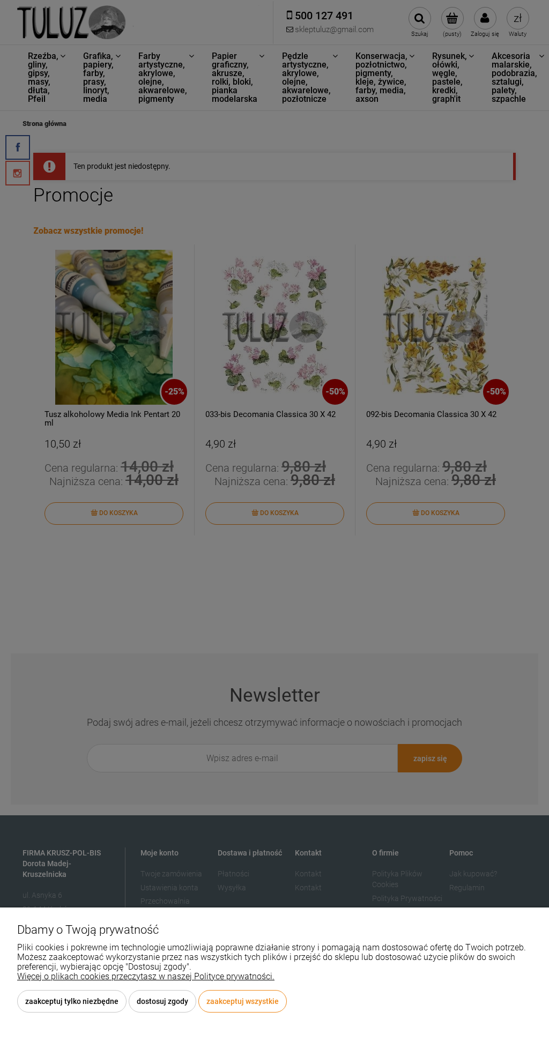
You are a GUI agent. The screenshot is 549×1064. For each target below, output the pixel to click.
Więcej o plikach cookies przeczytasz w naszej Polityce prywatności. (145, 976)
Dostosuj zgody (162, 1001)
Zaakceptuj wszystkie (242, 1001)
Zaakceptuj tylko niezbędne (71, 1001)
